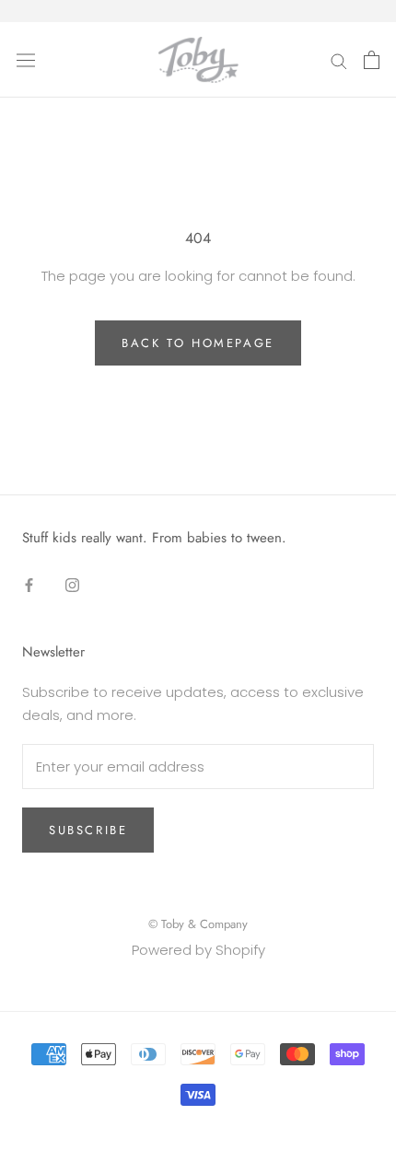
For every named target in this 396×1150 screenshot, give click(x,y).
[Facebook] (29, 585)
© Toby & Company (198, 924)
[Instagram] (72, 585)
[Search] (339, 59)
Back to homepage (198, 343)
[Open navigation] (26, 59)
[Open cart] (371, 60)
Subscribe (88, 830)
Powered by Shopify (198, 949)
